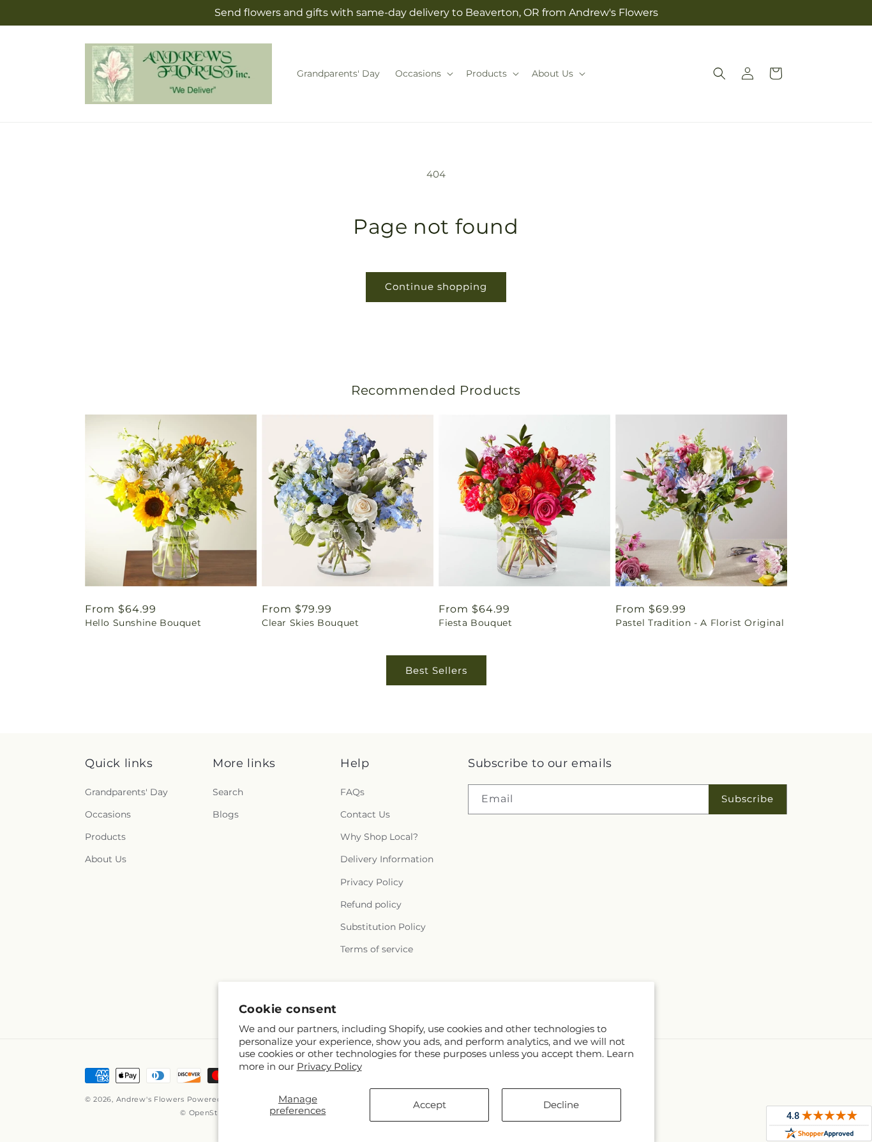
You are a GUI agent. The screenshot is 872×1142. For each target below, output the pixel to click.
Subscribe (747, 799)
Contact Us (365, 814)
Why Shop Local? (379, 836)
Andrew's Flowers (150, 1099)
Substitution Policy (383, 927)
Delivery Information (386, 859)
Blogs (226, 814)
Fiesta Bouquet (475, 622)
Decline (561, 1105)
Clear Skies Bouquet (310, 622)
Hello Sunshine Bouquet (143, 622)
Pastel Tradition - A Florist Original (699, 622)
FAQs (352, 792)
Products (105, 836)
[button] (422, 73)
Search (228, 792)
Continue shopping (436, 286)
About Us (105, 859)
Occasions (108, 814)
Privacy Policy (329, 1066)
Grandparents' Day (126, 792)
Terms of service (376, 949)
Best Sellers (436, 670)
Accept (429, 1105)
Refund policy (371, 904)
